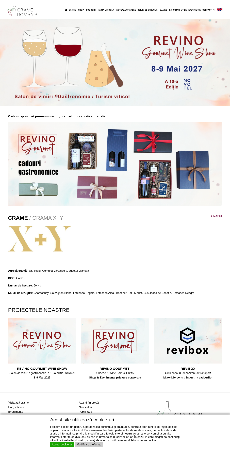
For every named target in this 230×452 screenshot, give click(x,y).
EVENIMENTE (194, 10)
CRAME (72, 10)
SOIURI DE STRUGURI (148, 10)
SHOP (81, 10)
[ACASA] (66, 10)
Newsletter (85, 407)
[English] (219, 10)
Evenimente (15, 411)
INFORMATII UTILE (178, 10)
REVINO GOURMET (115, 368)
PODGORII (91, 10)
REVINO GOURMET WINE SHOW (42, 368)
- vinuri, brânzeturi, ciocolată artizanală (56, 116)
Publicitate (85, 411)
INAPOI (216, 216)
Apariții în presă (89, 402)
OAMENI (164, 10)
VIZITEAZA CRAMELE (126, 10)
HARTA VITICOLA (106, 10)
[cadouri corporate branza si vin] (115, 164)
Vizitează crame (18, 402)
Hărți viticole (16, 407)
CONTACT (207, 10)
